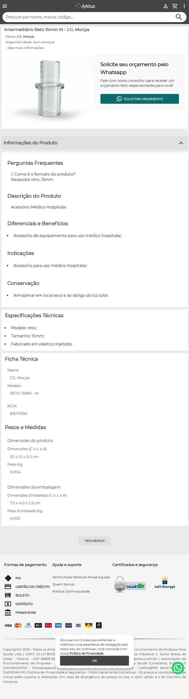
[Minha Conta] (165, 6)
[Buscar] (179, 17)
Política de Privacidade (86, 653)
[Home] (85, 6)
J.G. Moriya (25, 36)
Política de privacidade (71, 591)
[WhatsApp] (178, 668)
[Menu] (4, 6)
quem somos (63, 584)
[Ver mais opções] (184, 6)
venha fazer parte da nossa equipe (81, 577)
